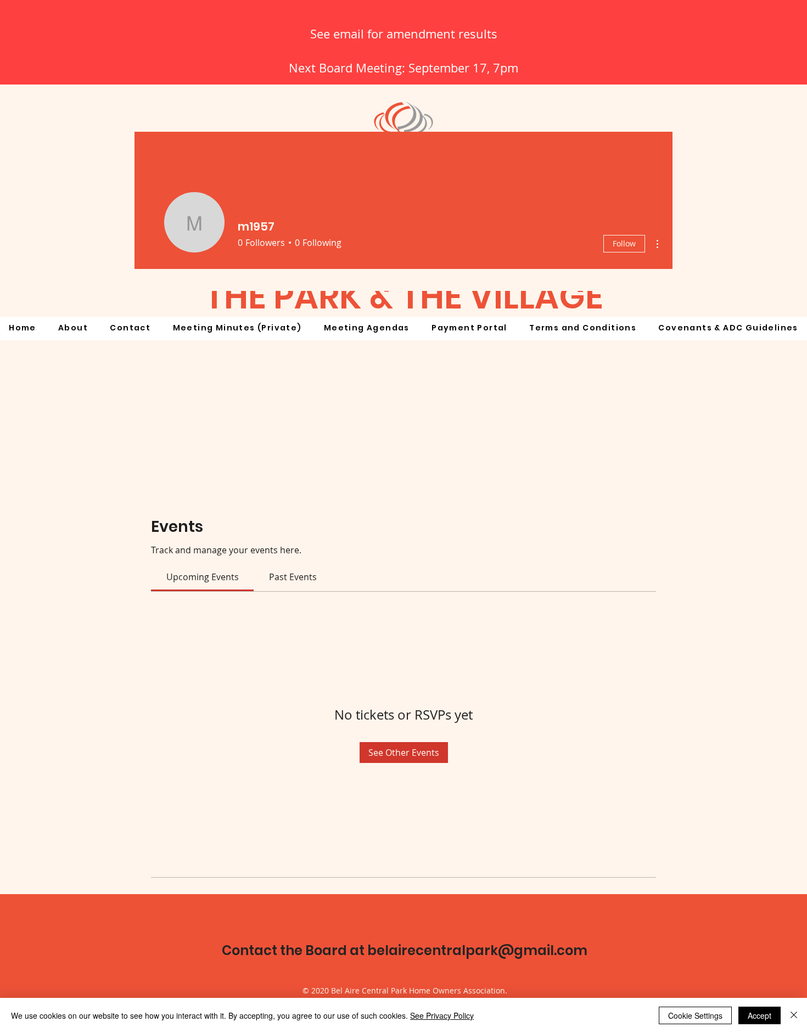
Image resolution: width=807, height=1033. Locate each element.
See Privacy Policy (442, 1015)
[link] (202, 577)
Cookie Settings (695, 1015)
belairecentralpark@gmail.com (477, 950)
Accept (759, 1015)
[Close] (793, 1015)
